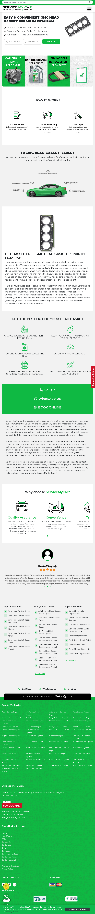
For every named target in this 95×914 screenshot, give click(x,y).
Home (4, 833)
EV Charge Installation (10, 854)
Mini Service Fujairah (10, 753)
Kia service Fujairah (57, 736)
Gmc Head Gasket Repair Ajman (19, 627)
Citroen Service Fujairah (35, 721)
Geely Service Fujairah (58, 727)
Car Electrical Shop (77, 645)
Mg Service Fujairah (81, 748)
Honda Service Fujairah (11, 730)
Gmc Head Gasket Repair (19, 611)
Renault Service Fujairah (59, 759)
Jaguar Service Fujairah (11, 736)
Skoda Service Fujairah (11, 765)
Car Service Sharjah (10, 857)
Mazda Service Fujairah (11, 748)
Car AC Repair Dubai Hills (79, 649)
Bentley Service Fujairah (11, 718)
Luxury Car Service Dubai (79, 625)
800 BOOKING (12, 805)
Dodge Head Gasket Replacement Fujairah (47, 659)
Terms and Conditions (10, 866)
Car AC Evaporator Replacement (77, 612)
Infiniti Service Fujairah (82, 730)
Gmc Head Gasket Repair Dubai (19, 641)
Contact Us (6, 842)
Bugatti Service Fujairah (58, 718)
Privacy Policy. (12, 912)
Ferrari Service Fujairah (82, 721)
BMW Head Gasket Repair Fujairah (46, 632)
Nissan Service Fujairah (58, 753)
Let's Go (51, 41)
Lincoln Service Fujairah (58, 742)
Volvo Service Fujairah (34, 768)
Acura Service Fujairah (11, 712)
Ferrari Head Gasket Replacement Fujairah (47, 665)
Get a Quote (63, 696)
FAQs (4, 839)
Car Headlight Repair (78, 636)
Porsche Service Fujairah (35, 759)
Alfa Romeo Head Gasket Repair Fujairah (49, 612)
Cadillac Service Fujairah (83, 718)
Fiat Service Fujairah (10, 727)
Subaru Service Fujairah (35, 765)
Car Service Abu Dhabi (11, 860)
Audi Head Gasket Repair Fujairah (49, 619)
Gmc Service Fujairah (81, 727)
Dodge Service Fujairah (58, 721)
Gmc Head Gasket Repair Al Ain (19, 634)
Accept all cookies (77, 909)
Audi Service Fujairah (81, 712)
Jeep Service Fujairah (34, 736)
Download (6, 851)
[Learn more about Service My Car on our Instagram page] (14, 884)
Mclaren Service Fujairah (35, 748)
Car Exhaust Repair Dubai (80, 640)
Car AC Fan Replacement (80, 654)
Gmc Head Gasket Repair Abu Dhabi (19, 621)
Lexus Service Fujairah (34, 742)
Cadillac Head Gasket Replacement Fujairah (47, 639)
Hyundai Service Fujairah (59, 730)
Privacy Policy (7, 869)
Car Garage (6, 845)
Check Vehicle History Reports (78, 619)
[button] (47, 536)
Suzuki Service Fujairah (58, 765)
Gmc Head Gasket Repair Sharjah (19, 648)
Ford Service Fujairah (34, 727)
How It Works (7, 836)
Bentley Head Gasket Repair (47, 625)
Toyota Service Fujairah (82, 765)
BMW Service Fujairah (34, 718)
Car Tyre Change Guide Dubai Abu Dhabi (79, 630)
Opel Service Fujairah (81, 753)
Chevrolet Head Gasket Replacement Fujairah (48, 645)
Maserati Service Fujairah (83, 742)
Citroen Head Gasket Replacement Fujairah (47, 652)
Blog (4, 848)
